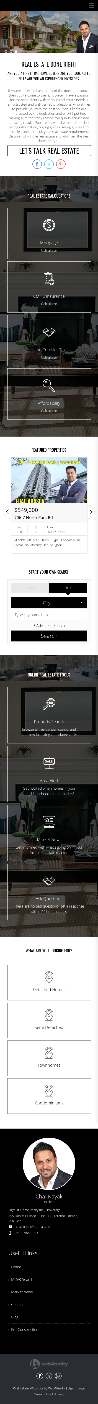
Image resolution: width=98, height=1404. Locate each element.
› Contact (15, 1304)
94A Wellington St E (33, 517)
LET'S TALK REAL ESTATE (49, 150)
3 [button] (16, 51)
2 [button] (11, 51)
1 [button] (6, 51)
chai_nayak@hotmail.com (33, 1226)
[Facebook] (39, 1376)
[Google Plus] (58, 1376)
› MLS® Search (20, 1279)
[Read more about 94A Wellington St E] (49, 505)
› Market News (20, 1292)
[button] (7, 512)
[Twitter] (49, 1376)
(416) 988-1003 (27, 1233)
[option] (49, 32)
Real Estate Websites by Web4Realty (39, 1388)
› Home (14, 1266)
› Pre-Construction (23, 1329)
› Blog (13, 1317)
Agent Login (76, 1388)
